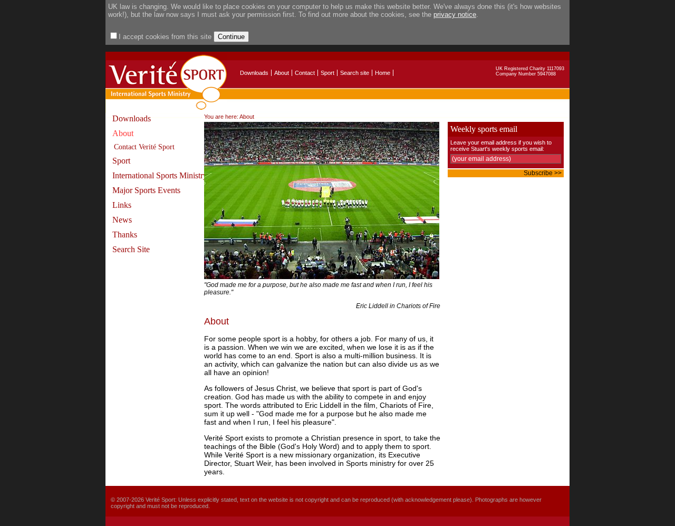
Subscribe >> (543, 173)
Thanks (124, 234)
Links (121, 204)
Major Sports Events (146, 190)
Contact (305, 73)
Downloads (254, 73)
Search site (354, 73)
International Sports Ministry (159, 175)
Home (382, 73)
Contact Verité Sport (144, 147)
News (122, 219)
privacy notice (454, 14)
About (281, 73)
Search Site (131, 249)
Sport (327, 73)
